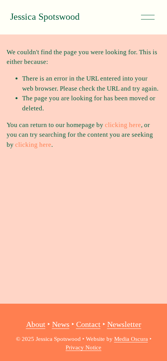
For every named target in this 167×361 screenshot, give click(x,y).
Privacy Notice (83, 347)
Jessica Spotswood (45, 17)
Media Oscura (131, 339)
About (35, 324)
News (61, 324)
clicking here (123, 125)
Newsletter (124, 324)
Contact (88, 324)
